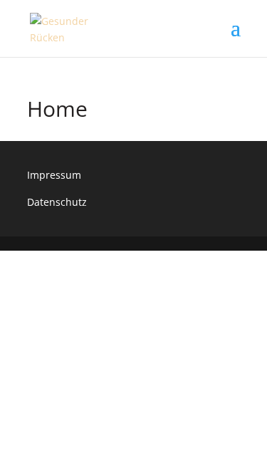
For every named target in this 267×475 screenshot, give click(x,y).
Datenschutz (57, 202)
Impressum (54, 175)
